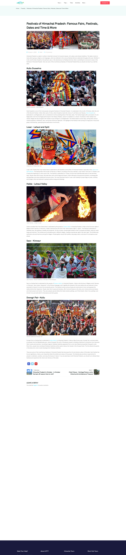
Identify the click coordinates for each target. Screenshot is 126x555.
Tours (59, 3)
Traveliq (23, 8)
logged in (35, 385)
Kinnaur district (58, 283)
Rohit (41, 52)
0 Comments (48, 52)
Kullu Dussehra (90, 113)
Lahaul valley (67, 226)
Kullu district (53, 340)
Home (17, 8)
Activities (77, 3)
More (83, 3)
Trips (65, 3)
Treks (71, 3)
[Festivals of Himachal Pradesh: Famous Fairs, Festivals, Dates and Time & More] (28, 363)
